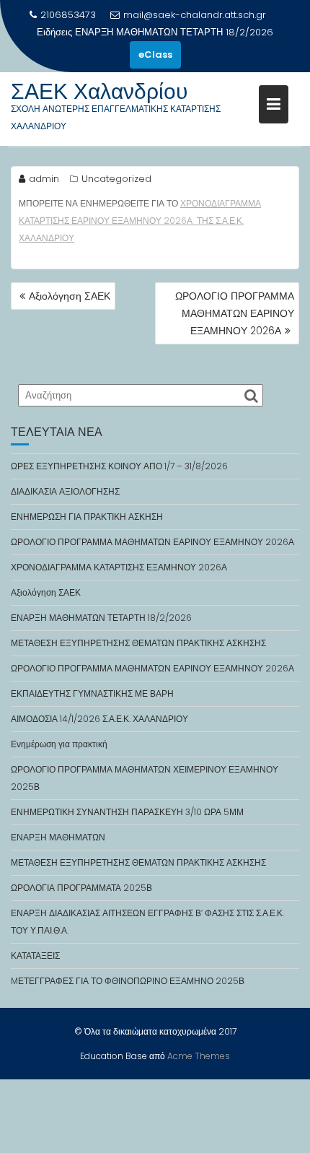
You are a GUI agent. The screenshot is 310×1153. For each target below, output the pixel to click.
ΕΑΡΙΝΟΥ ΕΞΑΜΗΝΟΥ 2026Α (133, 220)
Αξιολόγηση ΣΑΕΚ (69, 296)
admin (44, 179)
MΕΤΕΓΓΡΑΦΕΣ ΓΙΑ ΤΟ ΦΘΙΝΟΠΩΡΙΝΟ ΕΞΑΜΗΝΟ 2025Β (127, 981)
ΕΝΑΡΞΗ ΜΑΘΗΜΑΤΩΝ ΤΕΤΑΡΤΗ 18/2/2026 (174, 32)
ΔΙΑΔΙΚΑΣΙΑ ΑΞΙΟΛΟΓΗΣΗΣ (65, 491)
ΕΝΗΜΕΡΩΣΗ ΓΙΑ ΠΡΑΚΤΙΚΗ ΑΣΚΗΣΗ (87, 516)
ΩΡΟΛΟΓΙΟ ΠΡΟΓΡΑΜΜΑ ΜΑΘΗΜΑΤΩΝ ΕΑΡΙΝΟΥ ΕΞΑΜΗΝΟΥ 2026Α (234, 313)
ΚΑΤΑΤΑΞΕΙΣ (35, 955)
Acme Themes (198, 1056)
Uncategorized (116, 179)
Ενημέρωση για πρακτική (59, 744)
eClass (155, 54)
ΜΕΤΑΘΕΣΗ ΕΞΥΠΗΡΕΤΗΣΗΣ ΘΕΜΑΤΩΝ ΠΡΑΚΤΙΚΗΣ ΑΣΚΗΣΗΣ (138, 643)
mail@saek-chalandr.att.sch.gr (194, 15)
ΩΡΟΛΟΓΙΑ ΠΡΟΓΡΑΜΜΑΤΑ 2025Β (81, 888)
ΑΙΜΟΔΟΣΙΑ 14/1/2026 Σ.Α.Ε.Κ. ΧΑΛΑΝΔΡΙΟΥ (99, 719)
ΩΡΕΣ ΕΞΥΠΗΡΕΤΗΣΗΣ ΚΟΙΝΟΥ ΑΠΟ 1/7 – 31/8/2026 (119, 466)
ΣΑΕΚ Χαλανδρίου (99, 91)
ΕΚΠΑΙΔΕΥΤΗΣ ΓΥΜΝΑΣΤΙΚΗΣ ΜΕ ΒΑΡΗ (92, 693)
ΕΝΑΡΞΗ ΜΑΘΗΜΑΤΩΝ (58, 837)
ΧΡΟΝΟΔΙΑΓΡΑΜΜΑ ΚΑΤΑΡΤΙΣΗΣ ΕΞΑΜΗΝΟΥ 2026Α (119, 567)
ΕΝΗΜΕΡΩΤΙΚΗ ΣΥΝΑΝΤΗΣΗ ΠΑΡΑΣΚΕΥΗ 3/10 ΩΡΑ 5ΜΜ (127, 812)
